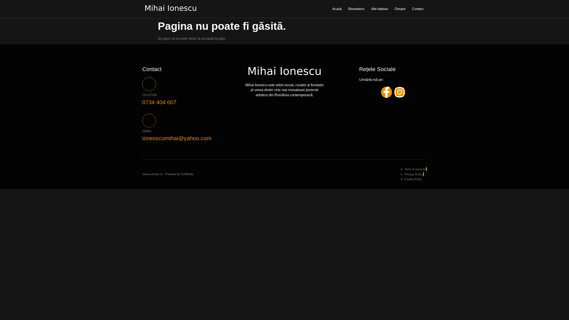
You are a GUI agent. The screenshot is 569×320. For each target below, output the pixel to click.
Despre (400, 9)
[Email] (149, 120)
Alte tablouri (379, 9)
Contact (417, 9)
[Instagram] (399, 92)
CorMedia (187, 174)
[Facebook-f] (386, 92)
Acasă (337, 9)
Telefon (149, 95)
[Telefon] (149, 84)
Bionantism (356, 9)
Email (147, 131)
